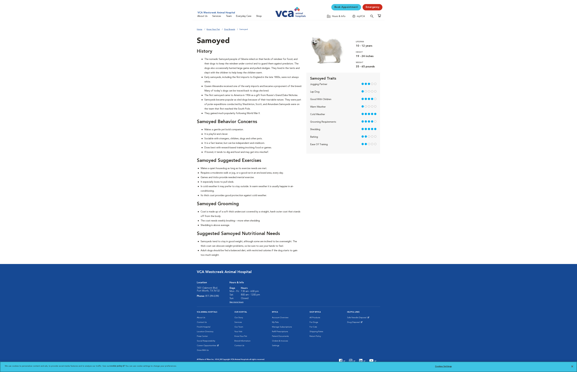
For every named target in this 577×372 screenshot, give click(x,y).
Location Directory (205, 332)
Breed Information (242, 341)
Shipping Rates (316, 332)
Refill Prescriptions (280, 332)
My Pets (275, 322)
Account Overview (280, 318)
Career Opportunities (207, 346)
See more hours (236, 302)
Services (216, 16)
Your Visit (238, 332)
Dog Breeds (229, 29)
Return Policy (315, 336)
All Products (315, 318)
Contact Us (202, 322)
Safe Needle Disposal (357, 318)
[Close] (572, 366)
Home (199, 29)
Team (229, 16)
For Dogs (314, 322)
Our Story (238, 318)
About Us (202, 16)
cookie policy (117, 366)
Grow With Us (203, 350)
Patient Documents (280, 336)
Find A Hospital (203, 327)
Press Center (202, 336)
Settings (275, 346)
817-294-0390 (212, 296)
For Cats (313, 327)
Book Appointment (346, 7)
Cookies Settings (443, 366)
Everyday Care (243, 16)
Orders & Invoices (280, 341)
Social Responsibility (206, 341)
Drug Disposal (354, 323)
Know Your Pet (213, 29)
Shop (259, 16)
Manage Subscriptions (282, 327)
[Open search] (373, 16)
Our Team (238, 327)
